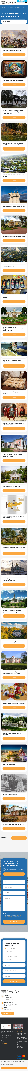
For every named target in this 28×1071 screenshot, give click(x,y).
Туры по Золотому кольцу (7, 1035)
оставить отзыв (19, 838)
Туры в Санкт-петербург (7, 1039)
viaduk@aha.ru (7, 1009)
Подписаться (14, 981)
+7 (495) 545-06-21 (14, 874)
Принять (14, 1068)
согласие (10, 913)
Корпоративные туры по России (7, 1031)
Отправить (14, 921)
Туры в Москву (4, 1037)
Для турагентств (5, 1041)
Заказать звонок (7, 1013)
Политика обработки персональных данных (20, 1047)
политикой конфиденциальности (13, 915)
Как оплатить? (4, 1043)
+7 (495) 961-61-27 (8, 999)
